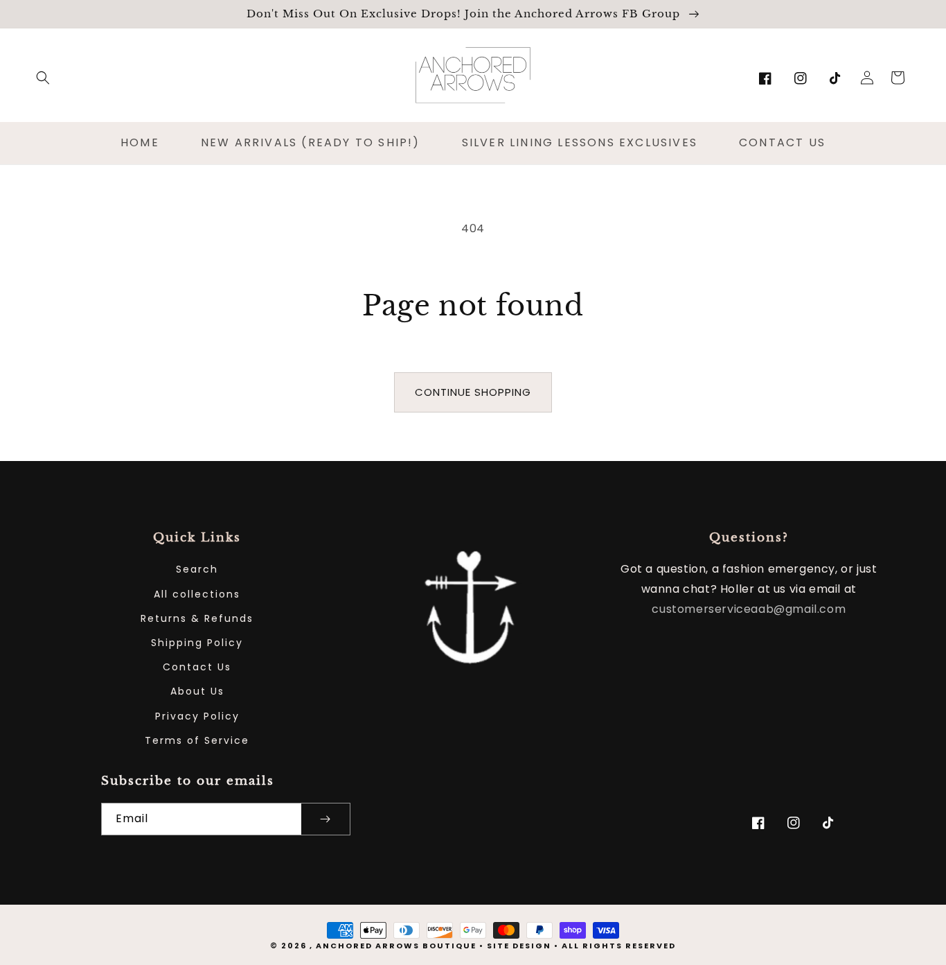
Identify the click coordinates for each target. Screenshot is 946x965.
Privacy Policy (197, 716)
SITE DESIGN (519, 945)
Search (197, 569)
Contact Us (197, 667)
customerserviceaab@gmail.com (749, 609)
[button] (43, 77)
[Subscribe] (325, 819)
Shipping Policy (197, 643)
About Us (197, 691)
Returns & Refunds (197, 618)
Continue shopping (473, 392)
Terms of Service (197, 740)
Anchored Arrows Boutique (396, 945)
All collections (197, 594)
